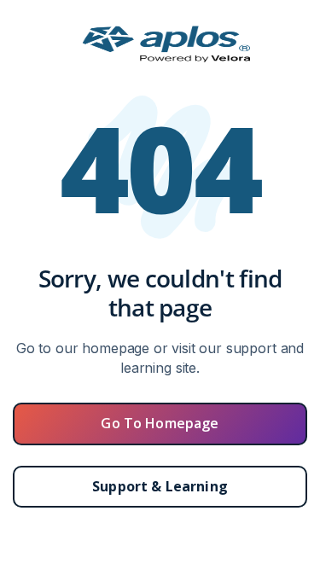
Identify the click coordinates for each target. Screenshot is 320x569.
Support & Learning (160, 486)
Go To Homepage (159, 423)
